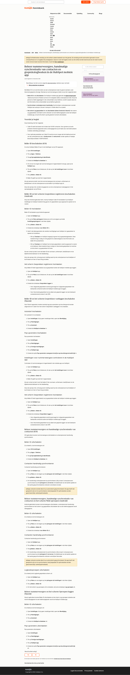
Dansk (51, 37)
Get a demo (86, 2)
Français (52, 26)
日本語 (51, 22)
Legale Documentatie (76, 670)
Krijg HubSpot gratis (98, 2)
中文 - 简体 (52, 44)
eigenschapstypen (70, 95)
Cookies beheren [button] (99, 670)
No (35, 655)
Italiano (51, 28)
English (51, 46)
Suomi (51, 33)
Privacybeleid (88, 670)
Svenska (52, 31)
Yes (28, 655)
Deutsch (52, 20)
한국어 (51, 41)
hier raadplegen (59, 62)
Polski (51, 30)
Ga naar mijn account (55, 50)
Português (52, 24)
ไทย (51, 43)
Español (52, 18)
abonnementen (52, 83)
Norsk (51, 39)
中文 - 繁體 (52, 35)
